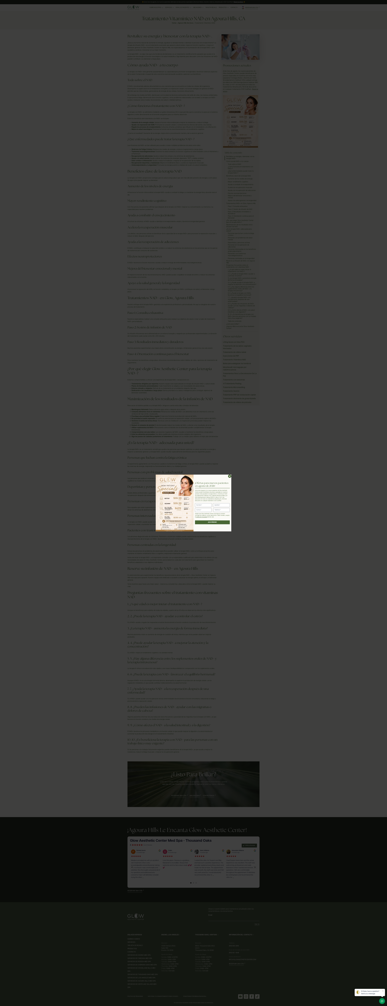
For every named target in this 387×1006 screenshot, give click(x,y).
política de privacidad (201, 517)
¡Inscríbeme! (212, 522)
